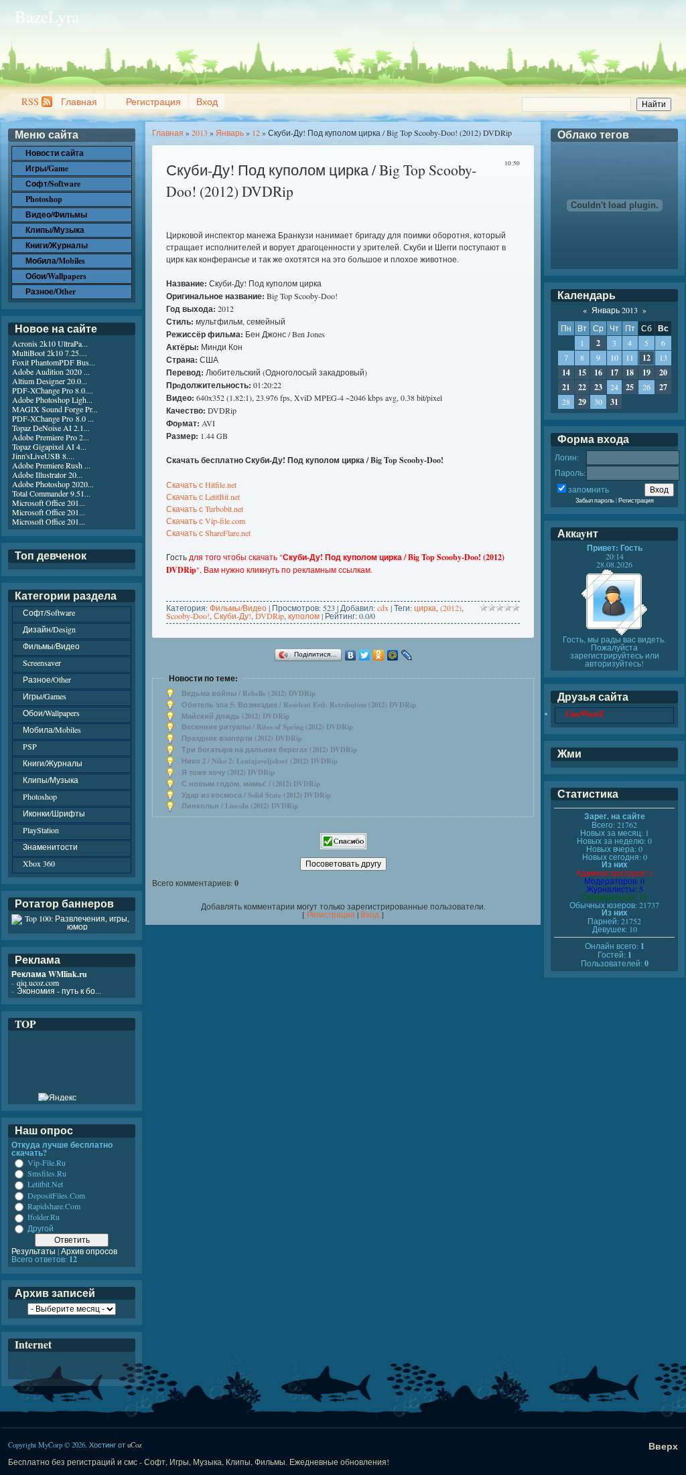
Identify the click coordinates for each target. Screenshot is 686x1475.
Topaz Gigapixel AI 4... (49, 446)
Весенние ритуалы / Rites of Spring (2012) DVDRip (267, 726)
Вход (207, 101)
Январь (230, 132)
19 (646, 372)
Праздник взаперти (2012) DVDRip (242, 738)
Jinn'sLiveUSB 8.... (43, 455)
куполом (304, 615)
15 (582, 372)
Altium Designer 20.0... (49, 380)
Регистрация (153, 101)
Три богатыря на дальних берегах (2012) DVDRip (269, 749)
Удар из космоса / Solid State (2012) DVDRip (256, 795)
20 (663, 372)
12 (256, 132)
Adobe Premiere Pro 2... (50, 437)
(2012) (451, 607)
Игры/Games (44, 696)
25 (630, 387)
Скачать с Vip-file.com (205, 520)
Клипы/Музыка (50, 779)
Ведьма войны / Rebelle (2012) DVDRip (249, 693)
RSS (30, 101)
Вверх (663, 1446)
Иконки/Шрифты (54, 813)
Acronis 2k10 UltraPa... (50, 343)
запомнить (588, 489)
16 (598, 372)
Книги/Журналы (52, 763)
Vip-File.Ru (46, 1162)
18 (630, 372)
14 (566, 372)
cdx (383, 607)
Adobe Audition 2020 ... (51, 371)
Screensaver (42, 662)
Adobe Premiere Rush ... (51, 465)
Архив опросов (89, 1250)
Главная (79, 101)
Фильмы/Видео (238, 607)
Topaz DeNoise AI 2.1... (51, 427)
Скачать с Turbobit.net (204, 508)
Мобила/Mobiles (52, 729)
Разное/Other (47, 679)
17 (614, 372)
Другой (40, 1228)
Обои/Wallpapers (51, 712)
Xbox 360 (39, 863)
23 (598, 387)
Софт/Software (49, 612)
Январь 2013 (615, 310)
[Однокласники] (379, 655)
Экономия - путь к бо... (59, 990)
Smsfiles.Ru (46, 1173)
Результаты (33, 1250)
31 (614, 402)
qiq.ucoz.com (38, 982)
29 (582, 402)
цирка (425, 607)
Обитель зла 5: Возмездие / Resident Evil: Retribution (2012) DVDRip (299, 704)
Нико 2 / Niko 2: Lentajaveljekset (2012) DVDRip (260, 761)
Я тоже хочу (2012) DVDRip (228, 772)
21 (566, 387)
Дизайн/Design (49, 629)
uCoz (134, 1445)
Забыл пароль (594, 500)
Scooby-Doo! (188, 615)
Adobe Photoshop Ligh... (52, 399)
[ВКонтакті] (351, 655)
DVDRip (269, 615)
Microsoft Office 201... (48, 502)
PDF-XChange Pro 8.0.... (52, 390)
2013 (200, 132)
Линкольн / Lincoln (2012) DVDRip (240, 805)
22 (582, 387)
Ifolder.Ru (43, 1217)
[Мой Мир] (393, 655)
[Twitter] (365, 655)
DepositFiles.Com (56, 1195)
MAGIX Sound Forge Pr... (55, 409)
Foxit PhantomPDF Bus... (53, 362)
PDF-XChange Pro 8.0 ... (53, 418)
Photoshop (40, 796)
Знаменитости (50, 846)
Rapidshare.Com (53, 1206)
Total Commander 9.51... (51, 493)
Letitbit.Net (45, 1184)
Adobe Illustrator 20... (47, 474)
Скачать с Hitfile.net (201, 484)
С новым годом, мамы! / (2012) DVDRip (251, 783)
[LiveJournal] (407, 655)
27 (663, 387)
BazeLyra (47, 16)
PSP (30, 746)
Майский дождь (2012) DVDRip (235, 716)
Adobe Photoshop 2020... (53, 484)
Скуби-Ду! (232, 615)
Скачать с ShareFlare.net (208, 532)
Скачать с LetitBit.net (203, 496)
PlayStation (41, 830)
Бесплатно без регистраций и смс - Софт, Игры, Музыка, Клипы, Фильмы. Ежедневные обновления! (198, 1461)
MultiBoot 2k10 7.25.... (49, 352)
